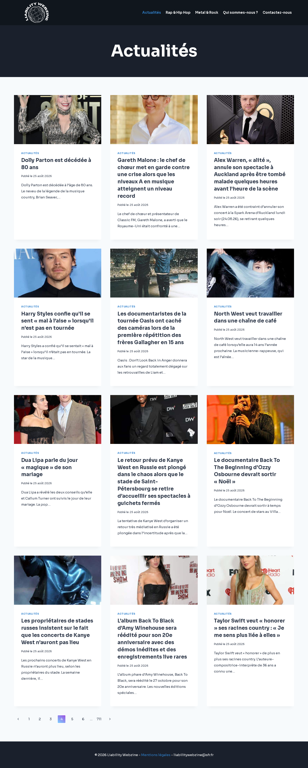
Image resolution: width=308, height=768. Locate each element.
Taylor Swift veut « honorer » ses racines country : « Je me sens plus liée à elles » (249, 628)
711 (99, 719)
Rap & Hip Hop (178, 12)
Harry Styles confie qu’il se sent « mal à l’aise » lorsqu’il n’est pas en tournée (57, 321)
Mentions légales (155, 755)
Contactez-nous (277, 12)
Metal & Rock (206, 12)
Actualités (151, 12)
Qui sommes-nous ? (240, 12)
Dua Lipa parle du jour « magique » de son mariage (49, 467)
